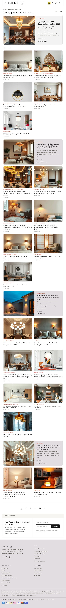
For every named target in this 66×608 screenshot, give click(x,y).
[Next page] (44, 508)
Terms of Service (6, 583)
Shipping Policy (6, 573)
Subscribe (55, 526)
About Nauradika (38, 570)
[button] (5, 3)
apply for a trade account (28, 595)
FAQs (3, 570)
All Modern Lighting (39, 561)
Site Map (4, 585)
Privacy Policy (6, 580)
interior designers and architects (30, 593)
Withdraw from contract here (9, 578)
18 (40, 508)
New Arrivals (37, 556)
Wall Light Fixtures (39, 548)
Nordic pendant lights (38, 591)
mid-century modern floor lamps (53, 591)
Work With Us (38, 575)
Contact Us (5, 568)
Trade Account (38, 568)
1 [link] (21, 508)
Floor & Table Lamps (39, 553)
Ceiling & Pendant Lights (41, 551)
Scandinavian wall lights (26, 591)
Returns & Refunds (7, 575)
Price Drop (37, 558)
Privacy (47, 599)
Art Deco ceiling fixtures (8, 593)
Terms (52, 599)
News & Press (38, 573)
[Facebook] (3, 557)
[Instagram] (6, 557)
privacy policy (54, 530)
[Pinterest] (10, 557)
